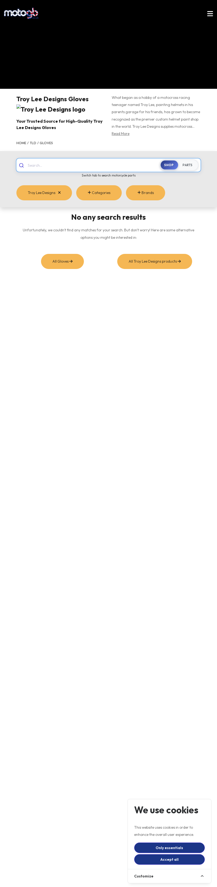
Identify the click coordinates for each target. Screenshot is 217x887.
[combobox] (95, 165)
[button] (210, 14)
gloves (46, 143)
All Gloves (60, 261)
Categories (100, 192)
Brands (147, 192)
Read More (120, 133)
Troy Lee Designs (42, 192)
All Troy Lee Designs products (153, 261)
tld (33, 143)
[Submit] (22, 165)
